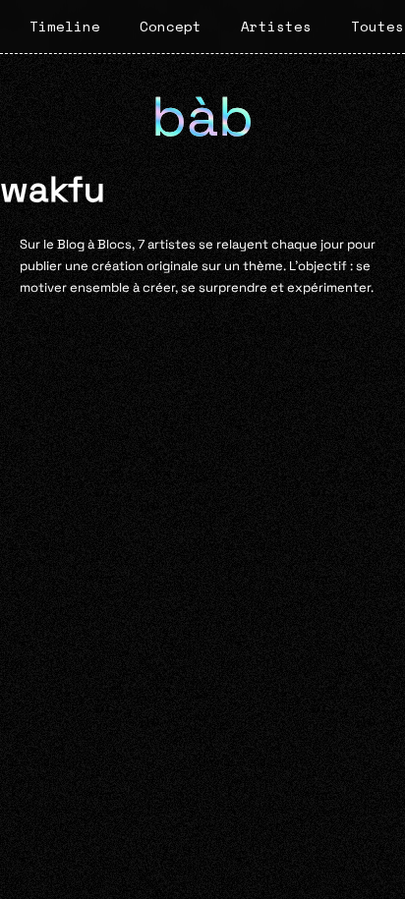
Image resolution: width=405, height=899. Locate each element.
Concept (171, 26)
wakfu (52, 189)
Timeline (64, 26)
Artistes (276, 26)
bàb (202, 116)
